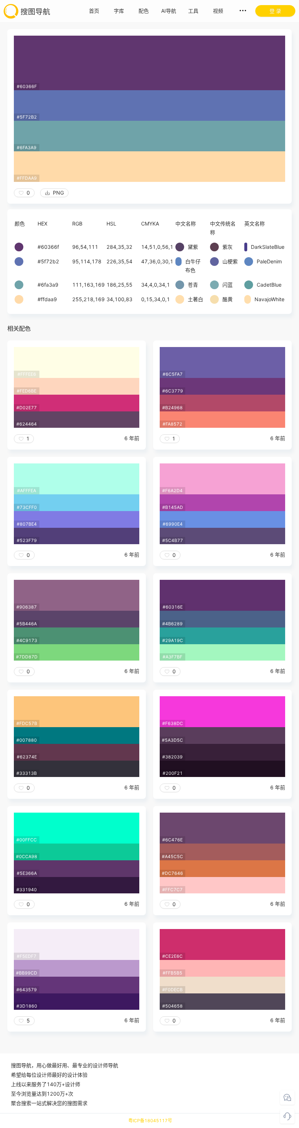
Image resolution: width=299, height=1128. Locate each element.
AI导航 (168, 11)
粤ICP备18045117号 (150, 1120)
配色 (144, 11)
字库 (119, 11)
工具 (193, 11)
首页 (94, 11)
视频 (218, 11)
